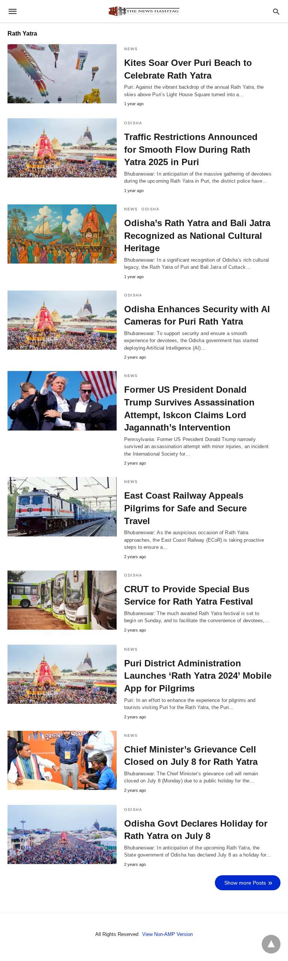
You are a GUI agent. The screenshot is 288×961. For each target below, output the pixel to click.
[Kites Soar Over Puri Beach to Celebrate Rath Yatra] (62, 73)
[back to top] (271, 944)
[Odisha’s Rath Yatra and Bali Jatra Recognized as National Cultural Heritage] (62, 234)
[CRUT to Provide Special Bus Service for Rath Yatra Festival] (62, 600)
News (131, 49)
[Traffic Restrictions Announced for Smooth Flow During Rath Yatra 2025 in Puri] (62, 147)
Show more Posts (245, 883)
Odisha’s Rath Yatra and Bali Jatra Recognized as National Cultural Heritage (197, 235)
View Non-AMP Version (167, 934)
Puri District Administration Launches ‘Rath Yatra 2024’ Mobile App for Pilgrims (198, 675)
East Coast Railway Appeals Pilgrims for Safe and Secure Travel (185, 508)
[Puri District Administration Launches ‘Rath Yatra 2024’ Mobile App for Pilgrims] (62, 674)
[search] (276, 11)
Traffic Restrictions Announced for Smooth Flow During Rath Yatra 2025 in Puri (191, 149)
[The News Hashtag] (143, 11)
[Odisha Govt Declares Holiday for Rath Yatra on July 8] (62, 834)
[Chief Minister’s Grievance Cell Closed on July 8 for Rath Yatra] (62, 760)
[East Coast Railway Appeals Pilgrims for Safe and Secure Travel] (62, 506)
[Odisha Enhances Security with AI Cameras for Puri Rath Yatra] (62, 320)
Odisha (133, 123)
